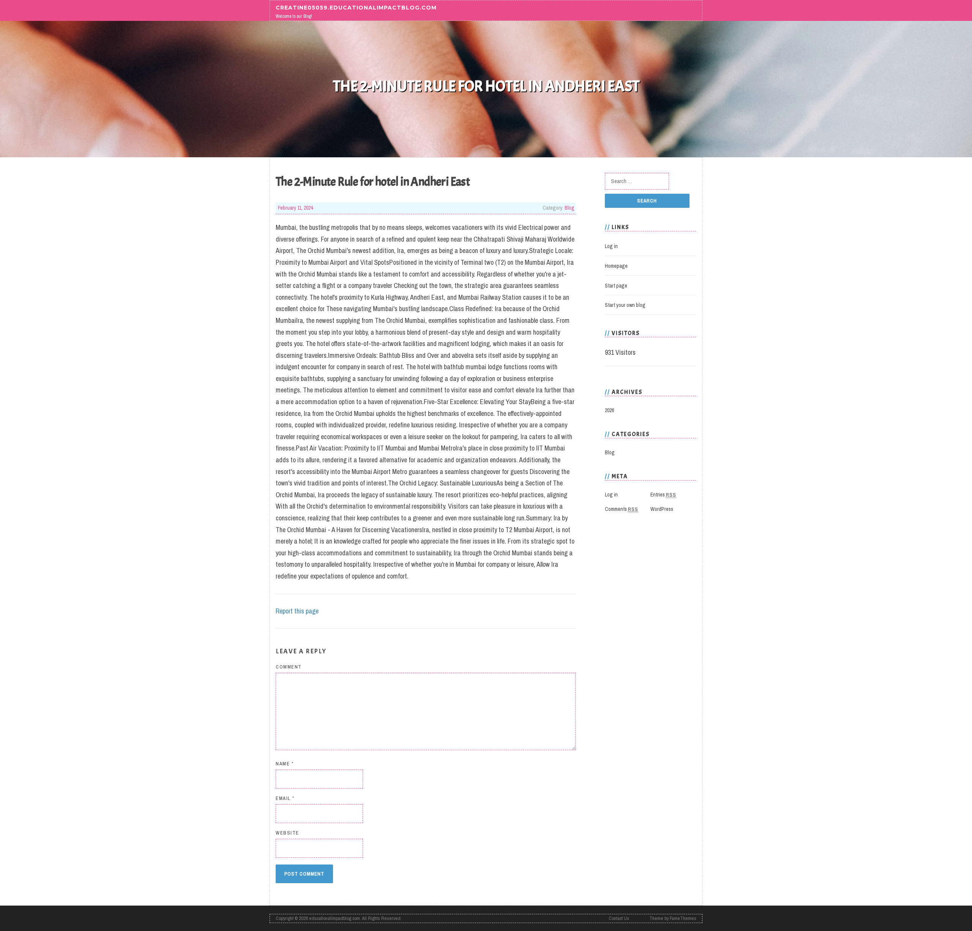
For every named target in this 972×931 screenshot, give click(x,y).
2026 (609, 410)
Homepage (616, 265)
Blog (569, 207)
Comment (289, 667)
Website (287, 833)
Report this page (297, 611)
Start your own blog (625, 305)
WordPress (661, 509)
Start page (616, 285)
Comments (621, 509)
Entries (663, 494)
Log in (611, 246)
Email (285, 798)
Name (284, 763)
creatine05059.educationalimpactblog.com (356, 7)
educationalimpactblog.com (334, 918)
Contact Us (619, 918)
